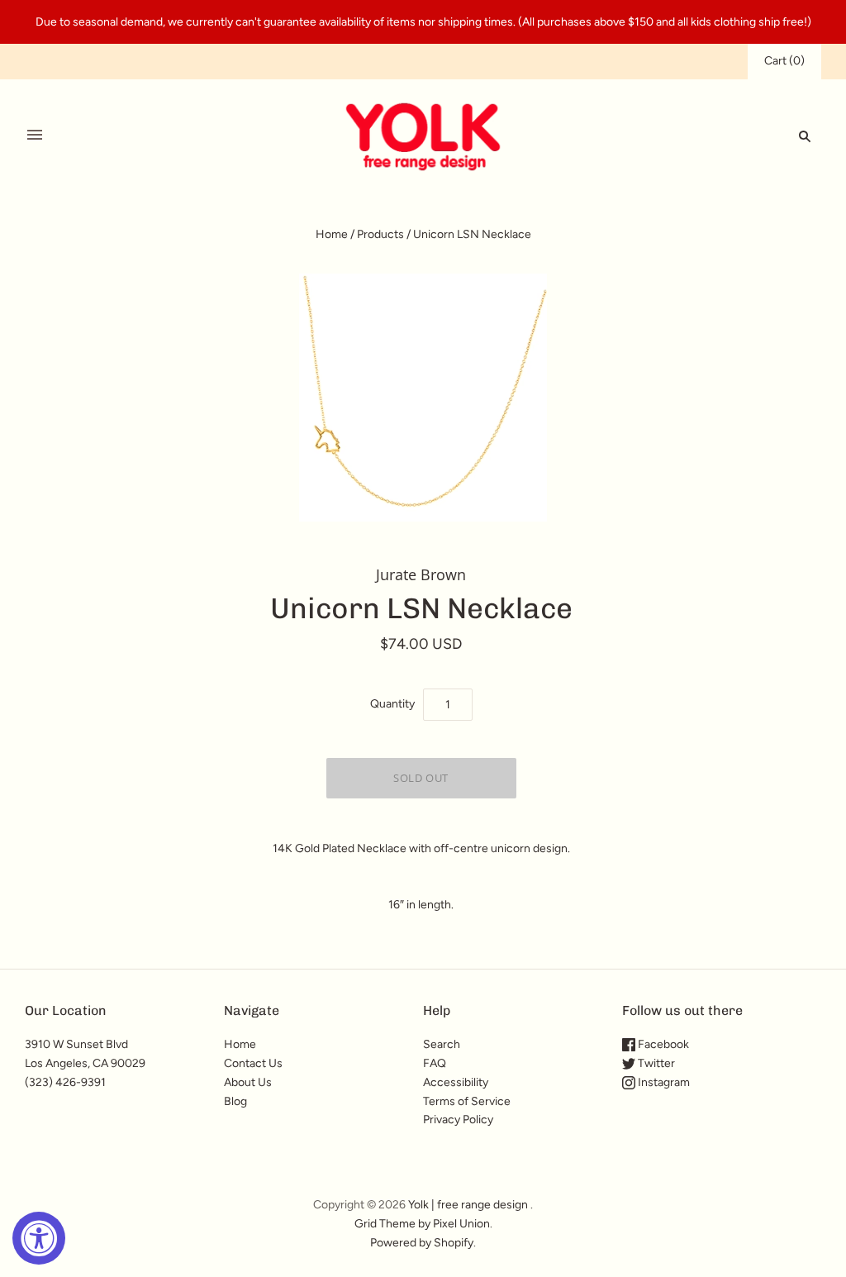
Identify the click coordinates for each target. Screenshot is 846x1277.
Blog (235, 1101)
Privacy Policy (458, 1120)
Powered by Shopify (421, 1243)
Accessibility (455, 1082)
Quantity (392, 704)
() (784, 61)
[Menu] (35, 135)
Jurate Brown (421, 574)
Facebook (662, 1044)
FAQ (434, 1063)
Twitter (655, 1063)
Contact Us (253, 1063)
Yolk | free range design (468, 1205)
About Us (248, 1082)
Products (380, 234)
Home (332, 234)
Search (441, 1044)
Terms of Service (467, 1101)
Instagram (662, 1082)
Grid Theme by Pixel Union (422, 1224)
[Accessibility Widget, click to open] (38, 1238)
